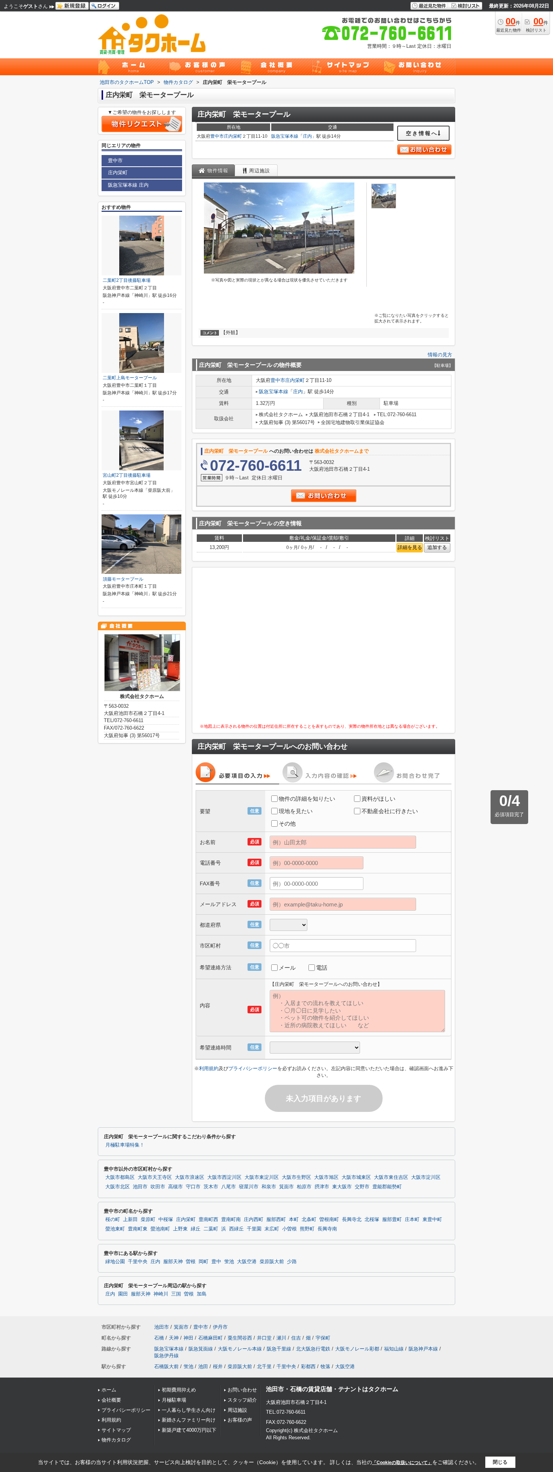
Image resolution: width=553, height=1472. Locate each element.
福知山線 (394, 1349)
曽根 (191, 1261)
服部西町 (276, 1219)
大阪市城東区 (356, 1177)
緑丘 (196, 1229)
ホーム (109, 1390)
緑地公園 (115, 1261)
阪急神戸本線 (423, 1349)
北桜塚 (372, 1219)
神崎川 (160, 1294)
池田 (203, 1366)
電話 (321, 967)
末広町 (271, 1229)
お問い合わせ (242, 1390)
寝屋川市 (248, 1186)
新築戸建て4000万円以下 (189, 1430)
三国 (176, 1294)
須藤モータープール (123, 579)
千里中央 (137, 1261)
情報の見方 (440, 354)
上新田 (130, 1219)
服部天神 (173, 1261)
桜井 (218, 1366)
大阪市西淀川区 (224, 1177)
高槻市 (175, 1186)
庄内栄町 (233, 136)
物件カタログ (116, 1440)
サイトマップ (116, 1430)
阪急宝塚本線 (284, 136)
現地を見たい (296, 811)
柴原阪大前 (272, 1261)
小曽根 (289, 1229)
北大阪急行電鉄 (313, 1349)
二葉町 (211, 1229)
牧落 (325, 1366)
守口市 (193, 1186)
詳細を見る (410, 547)
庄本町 (412, 1219)
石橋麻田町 (210, 1338)
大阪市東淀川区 (262, 1177)
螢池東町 (115, 1229)
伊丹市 (220, 1327)
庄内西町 (253, 1219)
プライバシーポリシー (252, 1068)
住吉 (296, 1338)
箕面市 (286, 1186)
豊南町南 (231, 1219)
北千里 (264, 1366)
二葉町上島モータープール (130, 377)
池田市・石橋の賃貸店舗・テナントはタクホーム (332, 1389)
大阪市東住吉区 (391, 1177)
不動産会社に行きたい (390, 811)
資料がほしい (378, 798)
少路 (292, 1261)
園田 (123, 1294)
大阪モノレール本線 (240, 1349)
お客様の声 (240, 1420)
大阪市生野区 (296, 1177)
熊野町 (307, 1229)
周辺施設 (237, 1410)
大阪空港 (247, 1261)
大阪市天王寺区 (155, 1177)
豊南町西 (208, 1219)
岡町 (203, 1261)
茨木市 (211, 1186)
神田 (188, 1338)
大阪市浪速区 (189, 1177)
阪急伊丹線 (166, 1355)
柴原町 (148, 1219)
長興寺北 (352, 1219)
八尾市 (228, 1186)
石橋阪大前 (166, 1366)
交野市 (362, 1186)
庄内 (307, 136)
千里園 (254, 1229)
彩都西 (308, 1366)
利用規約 (209, 1068)
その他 (287, 823)
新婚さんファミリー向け (189, 1420)
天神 (174, 1338)
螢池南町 (160, 1229)
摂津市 (321, 1186)
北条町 (309, 1219)
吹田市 (157, 1186)
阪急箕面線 (200, 1349)
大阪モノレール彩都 (357, 1349)
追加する (437, 547)
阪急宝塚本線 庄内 (128, 185)
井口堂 (264, 1338)
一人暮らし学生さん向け (189, 1410)
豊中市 (217, 136)
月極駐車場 (174, 1400)
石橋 (159, 1338)
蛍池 (229, 1261)
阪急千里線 (279, 1349)
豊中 (216, 1261)
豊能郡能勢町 (387, 1186)
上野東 (180, 1229)
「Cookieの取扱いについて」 (402, 1462)
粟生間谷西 (240, 1338)
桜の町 (112, 1219)
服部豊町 (392, 1219)
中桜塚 (165, 1219)
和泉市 (268, 1186)
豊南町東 (137, 1229)
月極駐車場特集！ (124, 1145)
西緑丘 (236, 1229)
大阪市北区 (117, 1186)
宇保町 (323, 1338)
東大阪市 (342, 1186)
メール (287, 967)
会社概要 (111, 1400)
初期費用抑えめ (179, 1390)
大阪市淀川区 (426, 1177)
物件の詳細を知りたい (307, 798)
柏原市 (304, 1186)
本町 (294, 1219)
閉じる (500, 1462)
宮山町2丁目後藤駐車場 (126, 475)
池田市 (140, 1186)
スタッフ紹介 (242, 1400)
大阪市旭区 (326, 1177)
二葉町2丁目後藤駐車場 (126, 280)
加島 (202, 1294)
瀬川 (281, 1338)
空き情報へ (422, 133)
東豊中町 (432, 1219)
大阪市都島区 (120, 1177)
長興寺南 (327, 1229)
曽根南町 (329, 1219)
